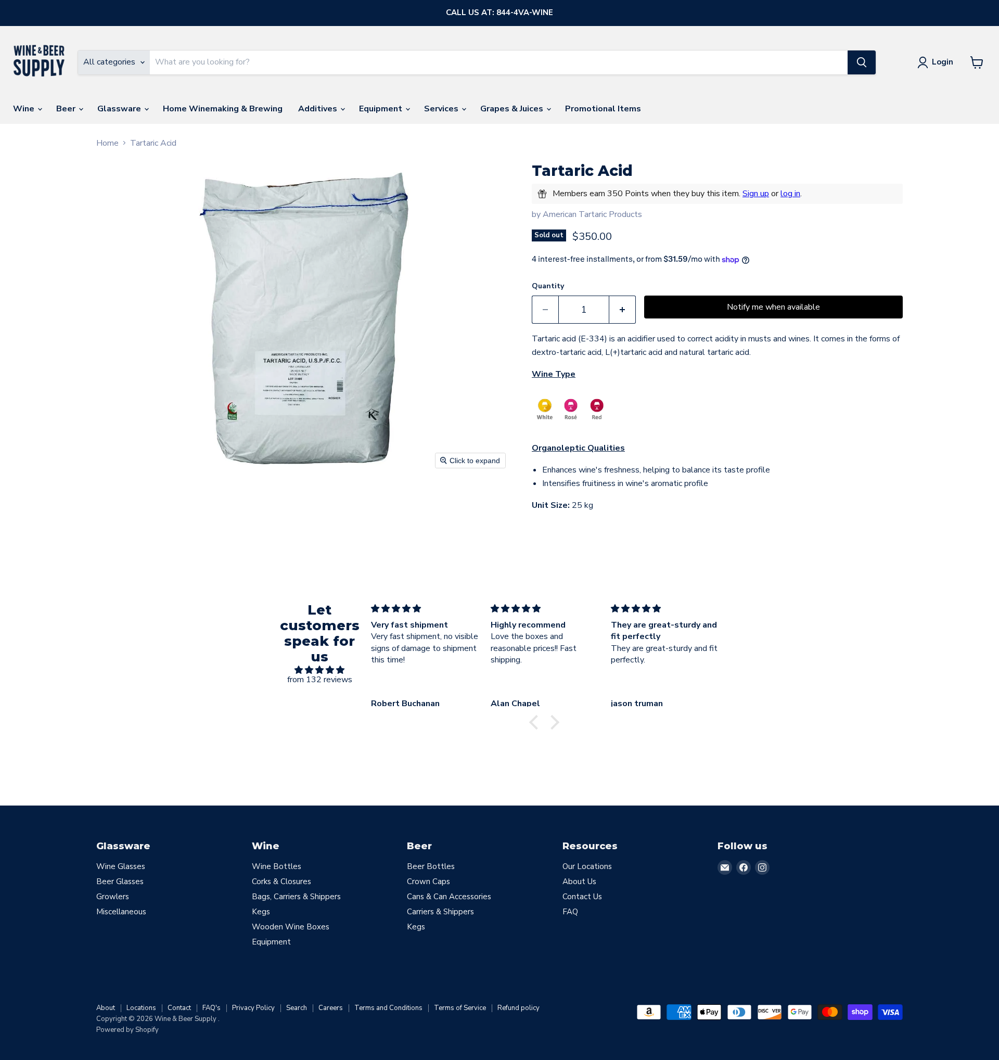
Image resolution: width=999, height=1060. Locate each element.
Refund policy (518, 1008)
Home (107, 143)
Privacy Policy (253, 1008)
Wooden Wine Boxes (290, 927)
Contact (179, 1008)
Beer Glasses (120, 881)
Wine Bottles (276, 866)
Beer (67, 108)
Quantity (548, 286)
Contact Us (582, 896)
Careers (330, 1008)
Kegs (261, 911)
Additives (318, 108)
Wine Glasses (120, 866)
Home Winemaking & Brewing (223, 108)
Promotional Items (603, 108)
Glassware (120, 108)
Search (296, 1008)
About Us (579, 881)
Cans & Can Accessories (449, 896)
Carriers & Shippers (440, 911)
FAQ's (211, 1008)
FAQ (570, 911)
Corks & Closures (281, 881)
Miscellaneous (121, 911)
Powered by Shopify (127, 1030)
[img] (320, 670)
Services (442, 108)
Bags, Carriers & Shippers (296, 896)
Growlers (112, 896)
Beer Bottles (431, 866)
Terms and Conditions (388, 1008)
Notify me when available (773, 307)
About (105, 1008)
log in (790, 193)
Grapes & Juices (512, 108)
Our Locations (587, 866)
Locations (141, 1008)
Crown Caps (428, 881)
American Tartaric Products (592, 214)
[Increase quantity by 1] (622, 310)
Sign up (755, 193)
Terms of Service (460, 1008)
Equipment (381, 108)
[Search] (862, 62)
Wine (24, 108)
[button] (536, 722)
